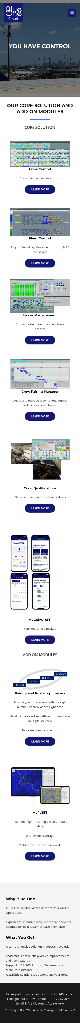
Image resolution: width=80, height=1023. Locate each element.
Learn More (40, 189)
